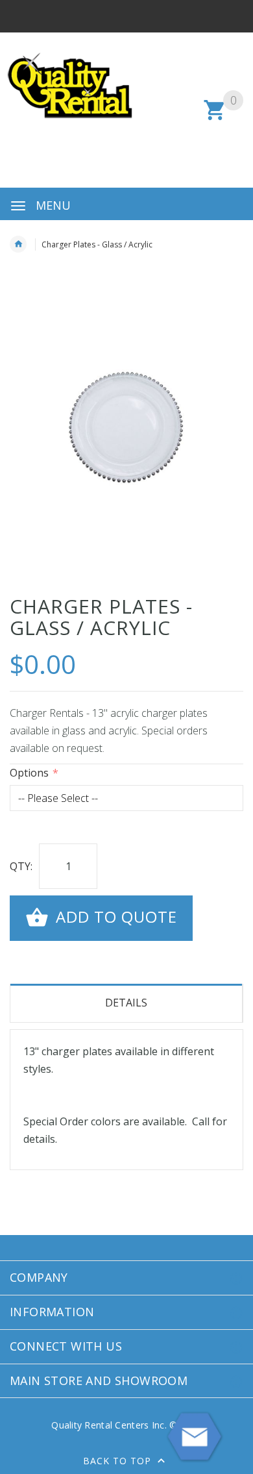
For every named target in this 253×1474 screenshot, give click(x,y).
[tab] (126, 1003)
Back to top (118, 1461)
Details (126, 1002)
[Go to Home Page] (18, 244)
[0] (215, 118)
